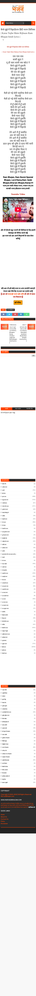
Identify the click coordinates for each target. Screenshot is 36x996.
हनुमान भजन (4, 643)
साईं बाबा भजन (4, 637)
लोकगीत (3, 611)
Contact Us (4, 819)
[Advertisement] (18, 16)
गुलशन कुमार (4, 705)
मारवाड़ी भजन (4, 576)
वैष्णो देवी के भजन (5, 621)
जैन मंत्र (3, 525)
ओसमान (3, 696)
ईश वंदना (3, 493)
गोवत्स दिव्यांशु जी (5, 512)
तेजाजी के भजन (5, 528)
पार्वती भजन (4, 544)
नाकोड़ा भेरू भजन (5, 541)
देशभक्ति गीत (4, 538)
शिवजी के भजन (5, 627)
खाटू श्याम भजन (5, 499)
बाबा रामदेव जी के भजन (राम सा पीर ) (9, 554)
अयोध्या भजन (4, 487)
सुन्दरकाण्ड (4, 640)
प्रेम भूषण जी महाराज (6, 731)
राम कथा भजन (5, 592)
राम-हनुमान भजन (5, 608)
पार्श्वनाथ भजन (4, 547)
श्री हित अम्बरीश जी (6, 776)
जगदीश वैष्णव (4, 709)
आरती (3, 490)
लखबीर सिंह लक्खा (5, 760)
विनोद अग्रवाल (5, 769)
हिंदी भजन (4, 647)
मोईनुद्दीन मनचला (5, 744)
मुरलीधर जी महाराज (6, 737)
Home (3, 814)
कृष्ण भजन (4, 496)
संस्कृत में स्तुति (5, 631)
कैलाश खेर (4, 702)
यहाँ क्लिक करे (31, 807)
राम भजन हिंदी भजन (10, 309)
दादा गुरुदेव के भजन (6, 531)
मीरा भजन (4, 579)
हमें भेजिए (18, 302)
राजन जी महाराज (5, 747)
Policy (3, 821)
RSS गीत (4, 483)
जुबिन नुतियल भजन (5, 715)
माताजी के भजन (5, 573)
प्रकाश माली (4, 728)
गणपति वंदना (4, 503)
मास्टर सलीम (4, 734)
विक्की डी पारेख (5, 766)
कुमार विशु (4, 699)
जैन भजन (4, 522)
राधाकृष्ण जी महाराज (6, 757)
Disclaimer (4, 823)
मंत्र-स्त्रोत (4, 563)
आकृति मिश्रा (4, 693)
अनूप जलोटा (4, 689)
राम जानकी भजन (5, 595)
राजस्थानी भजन (5, 583)
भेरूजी (3, 557)
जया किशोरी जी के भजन (6, 712)
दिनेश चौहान (4, 718)
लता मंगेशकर (4, 763)
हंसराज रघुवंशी (4, 782)
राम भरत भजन (5, 602)
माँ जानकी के (4, 570)
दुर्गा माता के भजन (5, 535)
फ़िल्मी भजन (4, 653)
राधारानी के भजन (5, 589)
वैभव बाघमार (4, 773)
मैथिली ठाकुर (4, 741)
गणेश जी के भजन (5, 506)
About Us (4, 817)
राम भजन (4, 599)
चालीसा (3, 515)
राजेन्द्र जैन (4, 750)
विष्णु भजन (4, 618)
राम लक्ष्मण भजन (5, 605)
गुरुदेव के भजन (5, 509)
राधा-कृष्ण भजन (5, 586)
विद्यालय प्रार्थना (5, 615)
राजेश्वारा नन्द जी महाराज (7, 753)
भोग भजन (4, 560)
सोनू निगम (4, 779)
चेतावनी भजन (4, 519)
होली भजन (4, 650)
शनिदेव (3, 624)
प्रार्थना (3, 551)
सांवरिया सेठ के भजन (6, 634)
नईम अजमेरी (4, 725)
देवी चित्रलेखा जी (5, 721)
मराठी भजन (4, 567)
